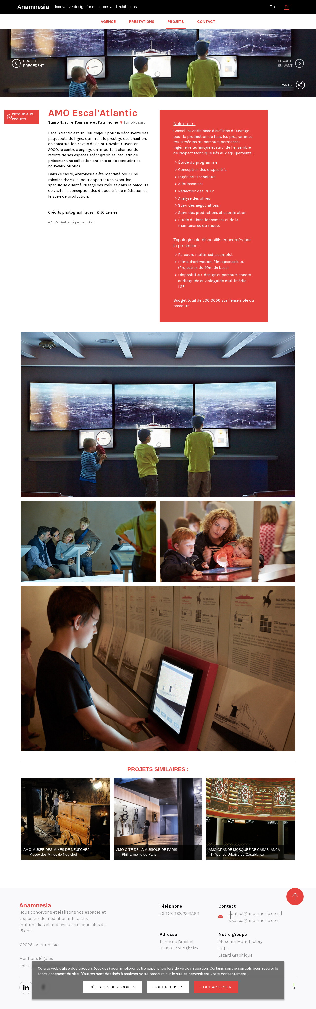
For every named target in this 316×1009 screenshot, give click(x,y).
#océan (88, 222)
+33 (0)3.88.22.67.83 (179, 913)
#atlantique (70, 222)
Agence (108, 21)
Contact (206, 21)
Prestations (141, 21)
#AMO (53, 222)
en (272, 6)
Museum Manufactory (240, 941)
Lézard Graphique (235, 955)
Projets (176, 21)
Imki (223, 948)
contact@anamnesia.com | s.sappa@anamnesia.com (255, 917)
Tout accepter (216, 987)
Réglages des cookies (112, 987)
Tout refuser (168, 987)
